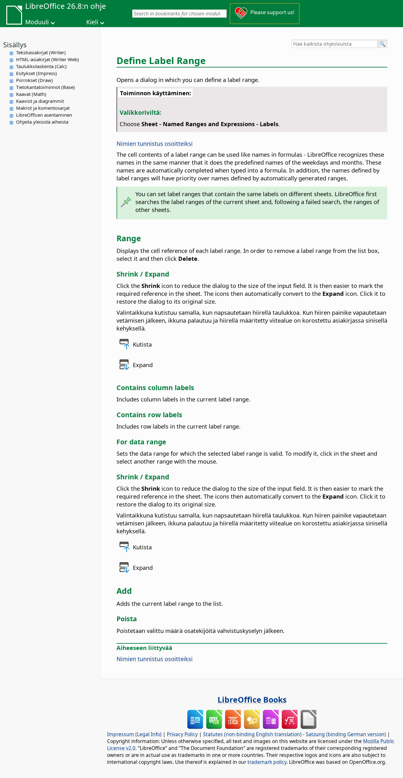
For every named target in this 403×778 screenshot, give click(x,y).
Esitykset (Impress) (36, 73)
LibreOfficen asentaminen (44, 115)
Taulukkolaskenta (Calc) (41, 66)
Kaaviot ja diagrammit (40, 101)
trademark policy (267, 761)
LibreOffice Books (252, 699)
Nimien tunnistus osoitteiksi (154, 143)
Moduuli (37, 22)
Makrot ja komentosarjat (43, 108)
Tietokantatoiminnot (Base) (45, 87)
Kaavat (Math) (31, 94)
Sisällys (15, 44)
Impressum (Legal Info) (134, 734)
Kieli (92, 22)
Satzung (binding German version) (346, 734)
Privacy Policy (182, 734)
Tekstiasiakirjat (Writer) (41, 52)
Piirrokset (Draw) (34, 80)
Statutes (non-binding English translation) (252, 734)
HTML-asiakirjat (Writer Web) (47, 59)
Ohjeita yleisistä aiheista (42, 122)
